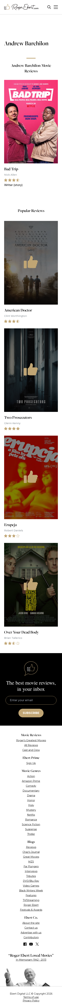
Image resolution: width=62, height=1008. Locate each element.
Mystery (31, 810)
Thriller (31, 834)
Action (31, 776)
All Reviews (31, 745)
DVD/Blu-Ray (31, 880)
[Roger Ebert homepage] (21, 7)
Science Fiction (31, 824)
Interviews (31, 871)
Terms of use (31, 997)
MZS (31, 861)
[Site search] (49, 7)
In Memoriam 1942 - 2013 (31, 959)
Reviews (31, 847)
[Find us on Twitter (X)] (37, 944)
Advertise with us (31, 932)
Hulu (31, 805)
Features (31, 895)
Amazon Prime (31, 781)
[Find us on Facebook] (25, 944)
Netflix (31, 814)
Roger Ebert (31, 905)
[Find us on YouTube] (31, 944)
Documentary (31, 790)
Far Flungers (31, 866)
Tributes (31, 876)
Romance (31, 819)
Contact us (31, 927)
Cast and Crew (31, 750)
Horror (31, 800)
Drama (31, 795)
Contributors (31, 937)
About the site (31, 922)
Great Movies (31, 856)
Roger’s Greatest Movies (31, 740)
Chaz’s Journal (31, 852)
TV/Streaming (31, 900)
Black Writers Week (31, 890)
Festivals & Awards (31, 909)
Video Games (31, 885)
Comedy (31, 785)
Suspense (31, 829)
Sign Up (31, 763)
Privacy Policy (31, 1000)
